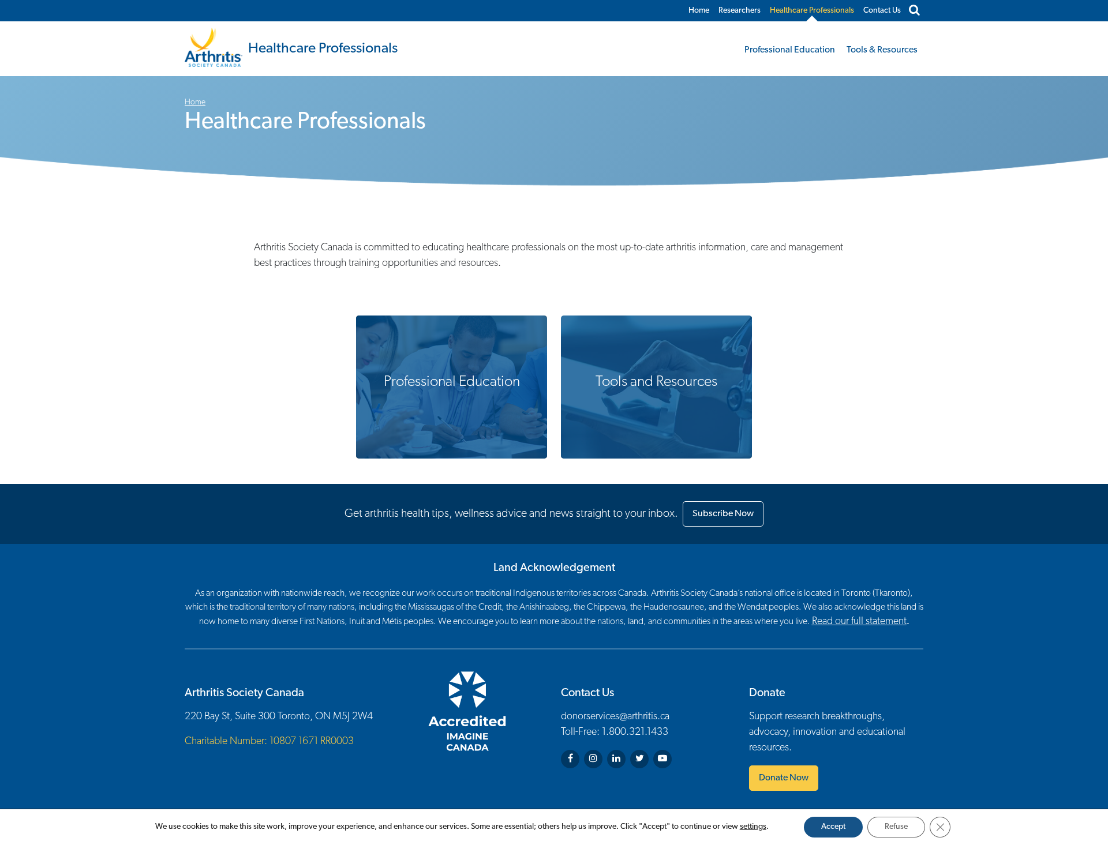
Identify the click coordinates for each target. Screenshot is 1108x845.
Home (698, 10)
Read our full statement (859, 622)
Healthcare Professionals (812, 10)
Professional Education (789, 50)
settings (753, 827)
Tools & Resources (882, 50)
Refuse (896, 827)
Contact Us (882, 10)
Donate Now (783, 778)
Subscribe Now (723, 514)
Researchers (739, 10)
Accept (833, 827)
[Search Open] (914, 11)
